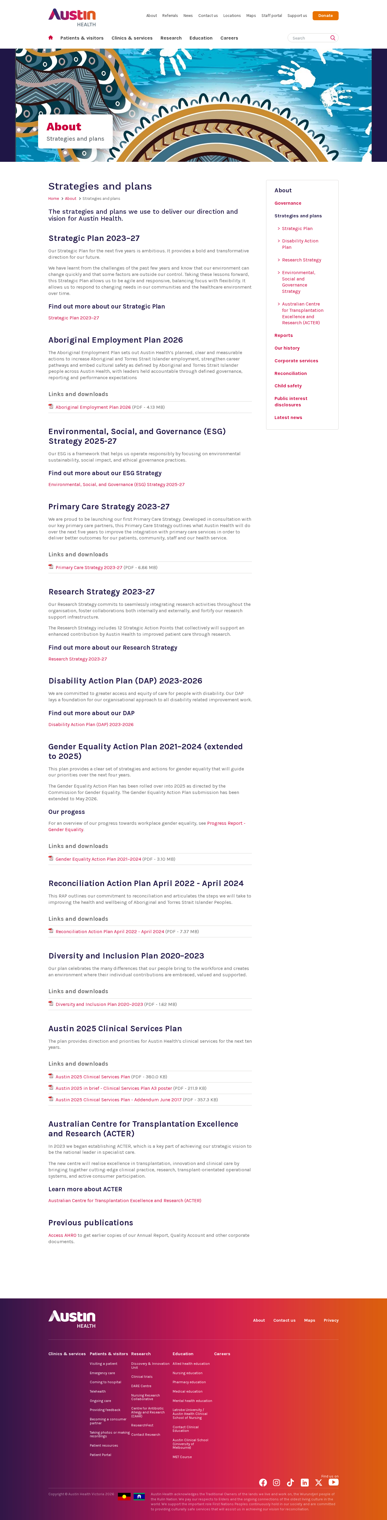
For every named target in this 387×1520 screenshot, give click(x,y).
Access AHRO (62, 1235)
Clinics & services (132, 38)
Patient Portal (100, 1455)
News (188, 15)
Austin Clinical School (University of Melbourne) (190, 1444)
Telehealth (98, 1391)
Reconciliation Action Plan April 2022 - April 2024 (110, 931)
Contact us (208, 15)
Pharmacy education (189, 1382)
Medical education (188, 1391)
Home (52, 38)
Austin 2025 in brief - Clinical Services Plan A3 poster (114, 1088)
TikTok (292, 1291)
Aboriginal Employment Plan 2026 (93, 407)
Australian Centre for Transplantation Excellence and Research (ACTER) (124, 1200)
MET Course (182, 1457)
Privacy (331, 1320)
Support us (297, 15)
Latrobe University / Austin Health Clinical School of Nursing (190, 1413)
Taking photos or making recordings (110, 1434)
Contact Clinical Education (186, 1429)
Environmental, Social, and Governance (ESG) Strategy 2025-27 (116, 484)
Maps (251, 15)
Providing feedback (105, 1410)
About (151, 15)
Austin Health (72, 15)
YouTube (334, 1291)
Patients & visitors (82, 38)
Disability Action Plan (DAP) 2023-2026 (91, 724)
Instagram (278, 1291)
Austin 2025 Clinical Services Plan (93, 1077)
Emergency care (102, 1373)
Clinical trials (142, 1376)
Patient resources (104, 1445)
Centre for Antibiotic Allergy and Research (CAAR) (148, 1412)
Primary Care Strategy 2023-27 (89, 567)
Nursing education (188, 1373)
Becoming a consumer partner (108, 1421)
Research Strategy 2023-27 (77, 659)
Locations (232, 15)
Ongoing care (100, 1401)
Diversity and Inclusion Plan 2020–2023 (99, 1004)
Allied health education (191, 1364)
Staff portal (272, 15)
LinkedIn (306, 1291)
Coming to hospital (105, 1382)
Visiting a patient (103, 1364)
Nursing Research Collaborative (145, 1397)
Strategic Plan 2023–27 (73, 318)
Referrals (170, 15)
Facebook (264, 1291)
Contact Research (145, 1434)
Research (171, 38)
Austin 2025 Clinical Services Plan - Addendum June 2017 (119, 1099)
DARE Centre (141, 1386)
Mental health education (192, 1401)
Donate (325, 15)
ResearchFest (142, 1425)
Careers (229, 38)
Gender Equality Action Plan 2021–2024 (98, 859)
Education (201, 38)
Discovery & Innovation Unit (150, 1366)
